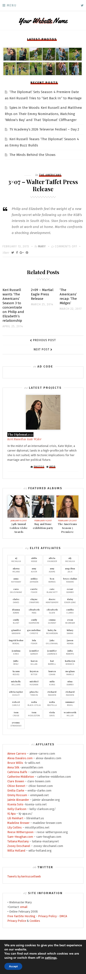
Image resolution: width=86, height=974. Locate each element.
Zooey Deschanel (18, 846)
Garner (34, 652)
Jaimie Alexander (18, 799)
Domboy (70, 590)
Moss (34, 611)
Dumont (52, 621)
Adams (52, 570)
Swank (70, 631)
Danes (16, 601)
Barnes (51, 580)
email (24, 907)
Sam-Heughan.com (20, 836)
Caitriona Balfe (17, 772)
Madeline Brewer (18, 823)
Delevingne (16, 590)
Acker (34, 570)
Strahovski (16, 724)
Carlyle (16, 703)
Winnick (70, 662)
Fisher (34, 590)
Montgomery (52, 601)
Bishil (70, 703)
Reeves (16, 673)
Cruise (16, 714)
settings (51, 958)
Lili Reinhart (15, 818)
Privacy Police (16, 920)
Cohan (52, 673)
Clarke (70, 611)
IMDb (52, 466)
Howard (70, 580)
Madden (51, 693)
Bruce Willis (15, 763)
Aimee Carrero (16, 753)
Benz (16, 662)
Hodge (34, 559)
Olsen (52, 611)
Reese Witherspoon (20, 832)
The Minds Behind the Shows (32, 155)
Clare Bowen (15, 781)
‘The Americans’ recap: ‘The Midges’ (68, 296)
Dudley (16, 693)
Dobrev (70, 683)
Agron (16, 611)
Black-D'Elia (34, 703)
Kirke (16, 652)
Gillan (34, 662)
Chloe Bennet (16, 786)
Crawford (34, 601)
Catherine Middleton (20, 776)
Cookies (35, 920)
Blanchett (52, 590)
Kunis (52, 683)
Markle (70, 673)
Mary (42, 246)
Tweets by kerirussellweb (24, 876)
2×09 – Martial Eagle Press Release (42, 294)
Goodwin (16, 631)
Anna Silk (13, 767)
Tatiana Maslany (18, 841)
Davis (52, 714)
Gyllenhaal (52, 642)
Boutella (52, 703)
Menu (11, 5)
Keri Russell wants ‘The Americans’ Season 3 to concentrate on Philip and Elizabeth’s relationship (13, 305)
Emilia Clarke (15, 790)
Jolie (70, 570)
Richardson (52, 631)
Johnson (34, 580)
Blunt (16, 621)
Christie (34, 631)
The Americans (50, 175)
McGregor (70, 621)
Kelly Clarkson (16, 809)
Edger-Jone (70, 601)
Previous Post (44, 340)
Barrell (52, 662)
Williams (16, 683)
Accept (13, 966)
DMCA (63, 916)
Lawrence (52, 652)
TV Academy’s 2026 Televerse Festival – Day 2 (44, 129)
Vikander (52, 559)
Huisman (34, 683)
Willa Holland (16, 850)
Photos (39, 466)
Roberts (70, 652)
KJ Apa (11, 813)
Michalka (16, 559)
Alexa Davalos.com (20, 758)
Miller (70, 714)
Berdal (16, 642)
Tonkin (34, 693)
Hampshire (34, 621)
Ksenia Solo (15, 804)
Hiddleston (34, 714)
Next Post (42, 349)
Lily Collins (14, 827)
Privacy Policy (47, 916)
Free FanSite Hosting (21, 916)
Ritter (34, 673)
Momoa (70, 642)
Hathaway (16, 580)
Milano (16, 570)
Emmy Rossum (17, 795)
